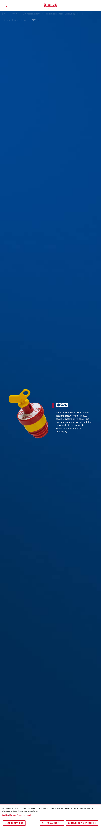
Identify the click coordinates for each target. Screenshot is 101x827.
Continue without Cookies (82, 823)
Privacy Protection (17, 815)
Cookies (5, 815)
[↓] (33, 444)
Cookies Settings (14, 823)
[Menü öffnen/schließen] (96, 5)
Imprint (29, 815)
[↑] (23, 444)
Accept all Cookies (52, 823)
